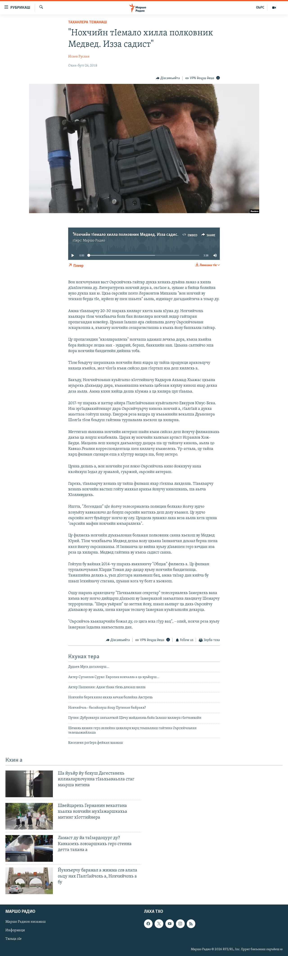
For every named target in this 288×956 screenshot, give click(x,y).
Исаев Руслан (79, 56)
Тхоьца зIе (13, 939)
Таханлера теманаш (87, 22)
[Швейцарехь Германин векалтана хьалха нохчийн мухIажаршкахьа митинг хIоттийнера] (29, 816)
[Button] (168, 78)
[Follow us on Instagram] (180, 924)
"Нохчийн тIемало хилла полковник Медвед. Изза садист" (126, 234)
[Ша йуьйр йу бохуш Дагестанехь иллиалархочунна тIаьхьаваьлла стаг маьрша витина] (29, 784)
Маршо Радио (94, 240)
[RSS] (191, 924)
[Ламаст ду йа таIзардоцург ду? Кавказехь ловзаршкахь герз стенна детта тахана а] (29, 848)
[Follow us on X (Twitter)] (159, 924)
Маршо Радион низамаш (25, 922)
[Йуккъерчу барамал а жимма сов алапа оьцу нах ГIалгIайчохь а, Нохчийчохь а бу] (29, 880)
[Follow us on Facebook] (148, 924)
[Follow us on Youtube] (169, 924)
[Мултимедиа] (274, 7)
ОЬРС (260, 7)
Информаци (15, 930)
